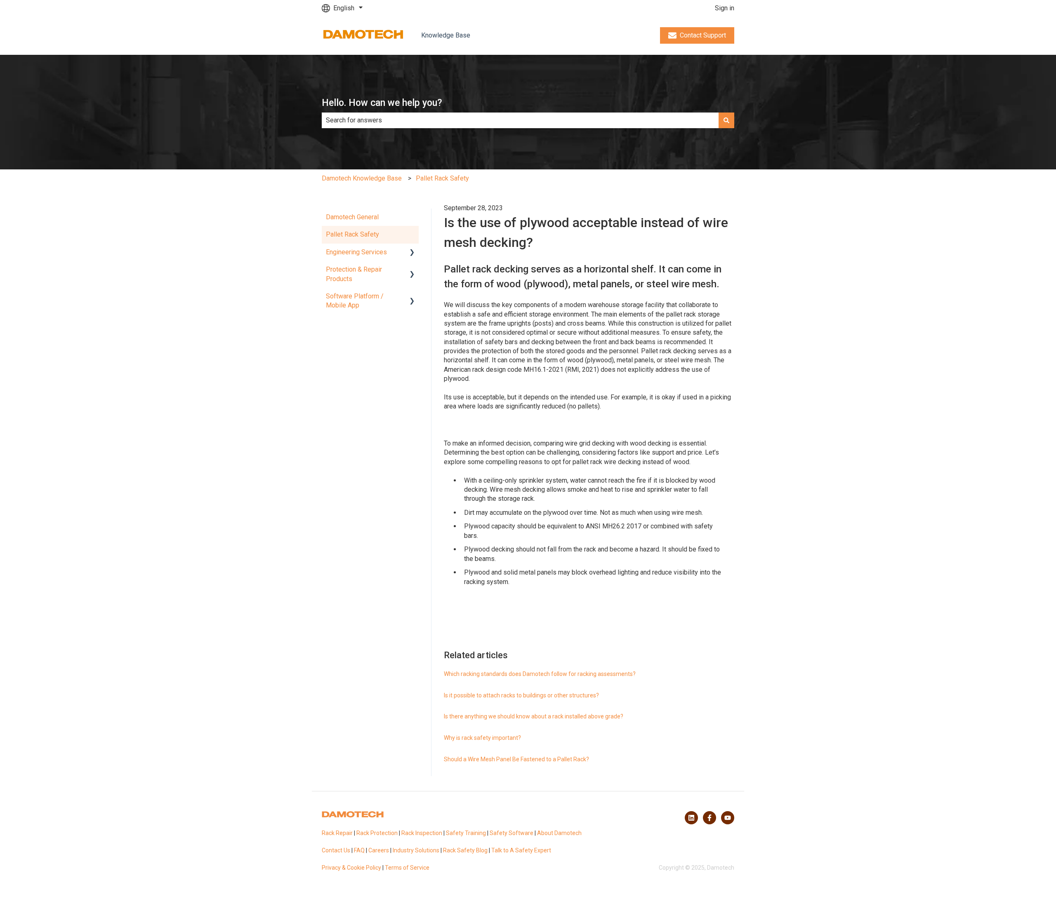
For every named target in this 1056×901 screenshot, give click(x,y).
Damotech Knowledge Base (362, 178)
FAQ (359, 850)
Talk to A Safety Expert (521, 850)
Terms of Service (407, 867)
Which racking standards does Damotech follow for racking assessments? (540, 674)
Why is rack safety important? (482, 737)
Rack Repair (337, 833)
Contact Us (336, 850)
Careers (378, 850)
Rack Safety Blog (465, 850)
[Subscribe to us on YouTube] (727, 817)
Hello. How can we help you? (382, 102)
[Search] (726, 120)
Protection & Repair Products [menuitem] (354, 273)
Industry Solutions (416, 850)
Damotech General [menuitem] (352, 217)
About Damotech (559, 833)
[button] (412, 252)
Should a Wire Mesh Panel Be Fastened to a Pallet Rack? (516, 759)
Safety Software (511, 833)
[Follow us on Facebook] (709, 817)
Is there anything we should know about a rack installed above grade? (533, 716)
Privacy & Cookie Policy (351, 867)
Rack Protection (377, 833)
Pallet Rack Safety (442, 178)
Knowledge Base (445, 35)
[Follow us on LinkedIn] (691, 817)
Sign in (724, 8)
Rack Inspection (421, 833)
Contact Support (703, 35)
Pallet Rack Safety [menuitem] (352, 234)
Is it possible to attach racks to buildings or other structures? (521, 695)
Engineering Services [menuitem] (356, 252)
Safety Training (466, 833)
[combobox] (520, 120)
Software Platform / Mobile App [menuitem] (355, 300)
